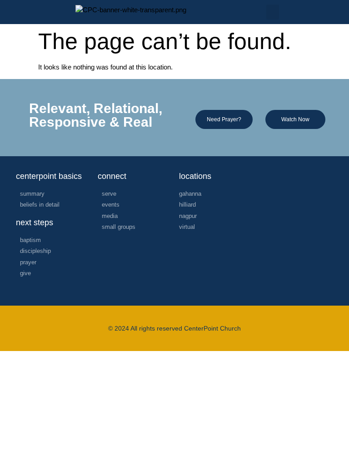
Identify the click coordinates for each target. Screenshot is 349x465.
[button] (272, 12)
